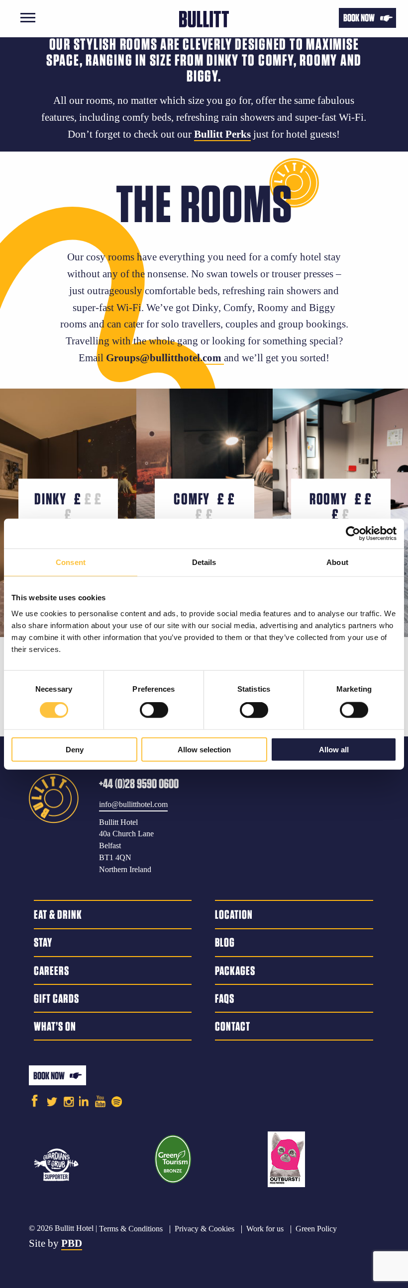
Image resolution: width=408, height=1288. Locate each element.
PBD (71, 1243)
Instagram (68, 1100)
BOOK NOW (49, 1075)
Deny (75, 749)
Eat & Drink (58, 914)
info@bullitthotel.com (133, 804)
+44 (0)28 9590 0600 (139, 783)
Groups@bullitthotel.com (165, 358)
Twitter (53, 1100)
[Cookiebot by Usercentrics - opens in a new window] (353, 533)
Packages (235, 970)
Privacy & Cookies (204, 1228)
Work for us (265, 1228)
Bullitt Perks (222, 134)
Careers (51, 970)
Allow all (334, 749)
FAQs (224, 998)
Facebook (34, 1100)
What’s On (55, 1026)
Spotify (116, 1100)
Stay (43, 942)
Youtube (100, 1100)
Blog (225, 942)
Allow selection (204, 749)
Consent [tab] (71, 562)
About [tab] (337, 562)
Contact (232, 1026)
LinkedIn (84, 1100)
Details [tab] (204, 562)
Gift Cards (56, 998)
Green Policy (316, 1228)
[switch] (154, 710)
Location (234, 914)
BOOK (359, 17)
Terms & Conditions (131, 1228)
